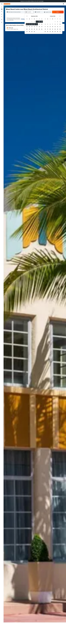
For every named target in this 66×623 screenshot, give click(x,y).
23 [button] (34, 29)
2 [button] (34, 21)
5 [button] (47, 24)
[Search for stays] (1, 9)
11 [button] (39, 24)
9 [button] (34, 24)
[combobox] (16, 12)
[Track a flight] (1, 16)
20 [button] (26, 29)
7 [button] (29, 24)
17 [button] (36, 26)
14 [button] (29, 26)
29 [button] (31, 31)
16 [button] (34, 26)
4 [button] (39, 21)
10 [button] (36, 24)
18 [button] (39, 26)
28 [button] (29, 31)
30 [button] (34, 31)
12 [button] (41, 24)
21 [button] (29, 29)
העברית (42, 1)
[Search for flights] (1, 7)
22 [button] (31, 29)
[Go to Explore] (1, 14)
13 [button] (50, 26)
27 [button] (50, 31)
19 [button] (41, 26)
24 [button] (36, 29)
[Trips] (1, 19)
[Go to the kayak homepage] (7, 3)
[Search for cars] (1, 11)
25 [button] (39, 29)
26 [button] (41, 29)
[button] (65, 1)
